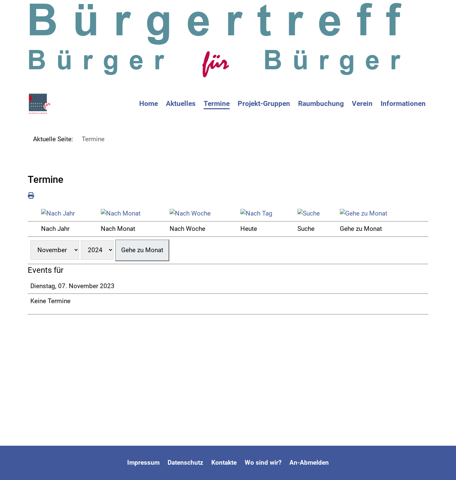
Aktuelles (181, 104)
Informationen (403, 104)
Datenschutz (185, 462)
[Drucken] (31, 196)
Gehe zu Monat (142, 250)
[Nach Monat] (132, 214)
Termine (217, 104)
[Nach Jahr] (68, 214)
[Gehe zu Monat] (377, 214)
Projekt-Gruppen (264, 104)
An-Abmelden (309, 462)
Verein (362, 104)
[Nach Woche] (202, 214)
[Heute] (266, 214)
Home (148, 104)
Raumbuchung (321, 104)
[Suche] (315, 214)
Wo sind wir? (263, 462)
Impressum (143, 462)
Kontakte (224, 462)
